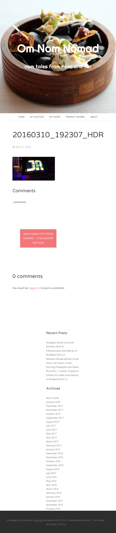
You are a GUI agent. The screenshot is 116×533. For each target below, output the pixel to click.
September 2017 (55, 417)
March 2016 (52, 489)
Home (21, 116)
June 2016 (51, 477)
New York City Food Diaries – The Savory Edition (38, 238)
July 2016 (51, 473)
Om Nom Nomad (58, 48)
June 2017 (51, 429)
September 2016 (55, 465)
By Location (37, 116)
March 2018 (52, 398)
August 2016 (52, 469)
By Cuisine (55, 116)
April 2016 (51, 485)
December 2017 (54, 406)
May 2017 (51, 433)
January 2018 (53, 402)
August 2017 (52, 421)
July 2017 (51, 425)
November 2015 (54, 504)
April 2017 (51, 437)
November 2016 (54, 457)
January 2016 (53, 496)
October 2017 (53, 413)
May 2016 (51, 481)
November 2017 (54, 409)
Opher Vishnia (58, 524)
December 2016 (54, 453)
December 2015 (54, 500)
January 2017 (53, 449)
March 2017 (52, 441)
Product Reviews (75, 116)
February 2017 (53, 445)
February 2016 (53, 492)
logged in (34, 288)
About (94, 116)
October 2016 (53, 461)
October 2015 (53, 508)
